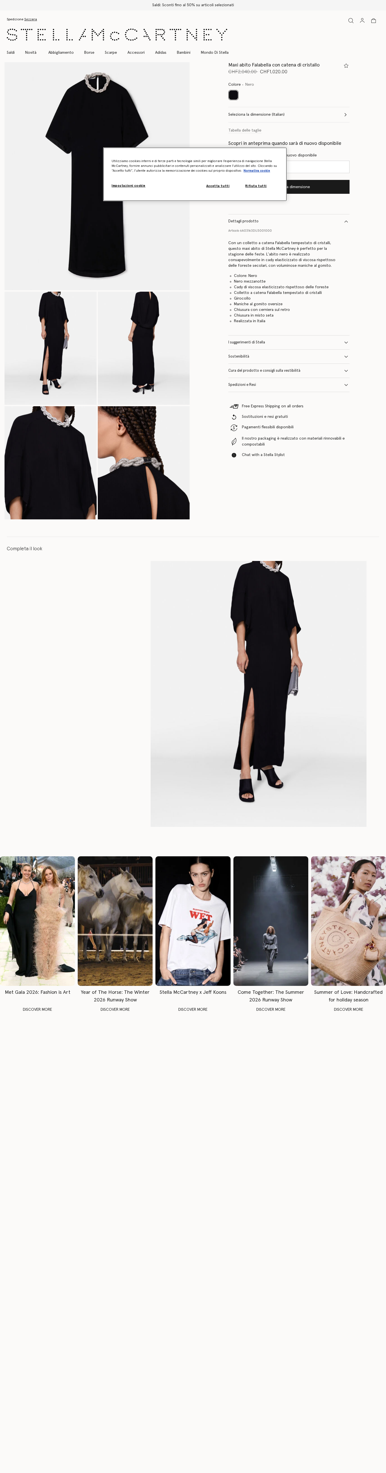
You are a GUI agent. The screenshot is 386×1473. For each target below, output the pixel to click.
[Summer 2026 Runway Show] (270, 921)
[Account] (362, 20)
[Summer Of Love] (348, 921)
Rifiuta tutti (255, 186)
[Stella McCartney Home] (117, 35)
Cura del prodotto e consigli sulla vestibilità (264, 371)
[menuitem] (30, 52)
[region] (195, 174)
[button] (97, 176)
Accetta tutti (217, 186)
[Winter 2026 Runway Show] (115, 921)
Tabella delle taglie (244, 130)
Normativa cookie (257, 170)
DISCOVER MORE (37, 1010)
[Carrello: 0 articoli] (373, 20)
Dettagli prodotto (243, 221)
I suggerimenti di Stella (246, 342)
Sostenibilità (238, 356)
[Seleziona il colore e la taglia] (346, 65)
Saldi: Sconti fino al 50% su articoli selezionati (193, 5)
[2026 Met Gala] (37, 921)
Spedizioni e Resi (242, 385)
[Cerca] (351, 20)
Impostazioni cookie (129, 185)
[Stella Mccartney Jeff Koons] (192, 921)
